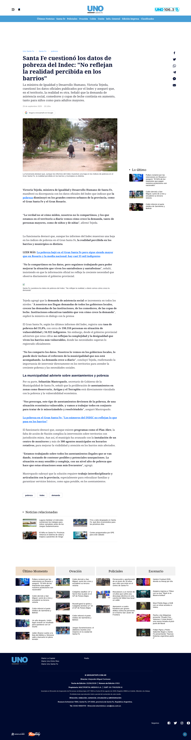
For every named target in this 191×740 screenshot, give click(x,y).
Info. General (113, 19)
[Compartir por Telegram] (174, 72)
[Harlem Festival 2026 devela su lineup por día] (155, 582)
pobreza (54, 51)
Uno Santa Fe (28, 51)
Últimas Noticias (46, 19)
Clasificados (147, 19)
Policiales (72, 19)
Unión (101, 19)
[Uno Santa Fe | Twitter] (175, 723)
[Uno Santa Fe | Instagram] (182, 723)
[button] (13, 9)
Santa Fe (60, 19)
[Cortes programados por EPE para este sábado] (95, 535)
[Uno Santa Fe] (95, 9)
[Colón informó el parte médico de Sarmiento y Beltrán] (148, 207)
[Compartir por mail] (174, 85)
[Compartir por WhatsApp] (174, 65)
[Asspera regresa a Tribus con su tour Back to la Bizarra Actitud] (155, 594)
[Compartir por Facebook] (174, 52)
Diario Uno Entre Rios (50, 661)
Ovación (83, 19)
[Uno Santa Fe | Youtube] (188, 723)
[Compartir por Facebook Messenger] (174, 78)
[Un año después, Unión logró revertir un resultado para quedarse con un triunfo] (35, 623)
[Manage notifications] (185, 734)
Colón (93, 19)
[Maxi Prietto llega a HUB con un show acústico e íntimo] (155, 606)
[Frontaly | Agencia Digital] (32, 734)
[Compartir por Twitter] (174, 59)
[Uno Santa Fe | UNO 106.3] (167, 9)
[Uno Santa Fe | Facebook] (169, 723)
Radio (86, 658)
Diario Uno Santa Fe (49, 664)
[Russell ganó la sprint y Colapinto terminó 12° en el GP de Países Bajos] (75, 606)
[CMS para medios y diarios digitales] (18, 734)
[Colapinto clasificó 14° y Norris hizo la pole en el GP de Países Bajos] (75, 594)
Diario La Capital (48, 658)
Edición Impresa (130, 19)
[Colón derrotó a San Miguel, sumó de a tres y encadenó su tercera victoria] (148, 195)
